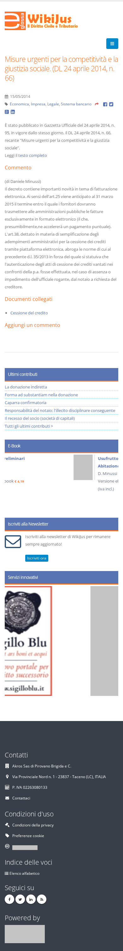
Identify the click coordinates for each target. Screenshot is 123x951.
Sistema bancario (76, 103)
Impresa (38, 103)
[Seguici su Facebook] (9, 899)
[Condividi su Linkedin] (13, 111)
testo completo (32, 155)
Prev (12, 483)
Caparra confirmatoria (25, 402)
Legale (53, 103)
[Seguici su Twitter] (20, 899)
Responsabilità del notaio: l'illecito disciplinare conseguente (60, 410)
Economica (19, 103)
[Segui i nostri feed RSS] (41, 899)
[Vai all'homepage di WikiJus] (46, 20)
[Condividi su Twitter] (111, 103)
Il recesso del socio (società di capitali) (40, 418)
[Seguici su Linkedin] (31, 899)
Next (111, 483)
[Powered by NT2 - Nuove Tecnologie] (25, 933)
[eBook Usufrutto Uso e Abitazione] (22, 467)
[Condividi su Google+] (8, 111)
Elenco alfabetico (24, 873)
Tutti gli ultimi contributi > (29, 426)
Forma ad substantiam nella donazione (41, 395)
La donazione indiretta (26, 387)
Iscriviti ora (36, 558)
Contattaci (21, 797)
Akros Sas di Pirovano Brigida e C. (41, 765)
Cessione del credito (29, 313)
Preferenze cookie (28, 835)
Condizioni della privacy (33, 824)
